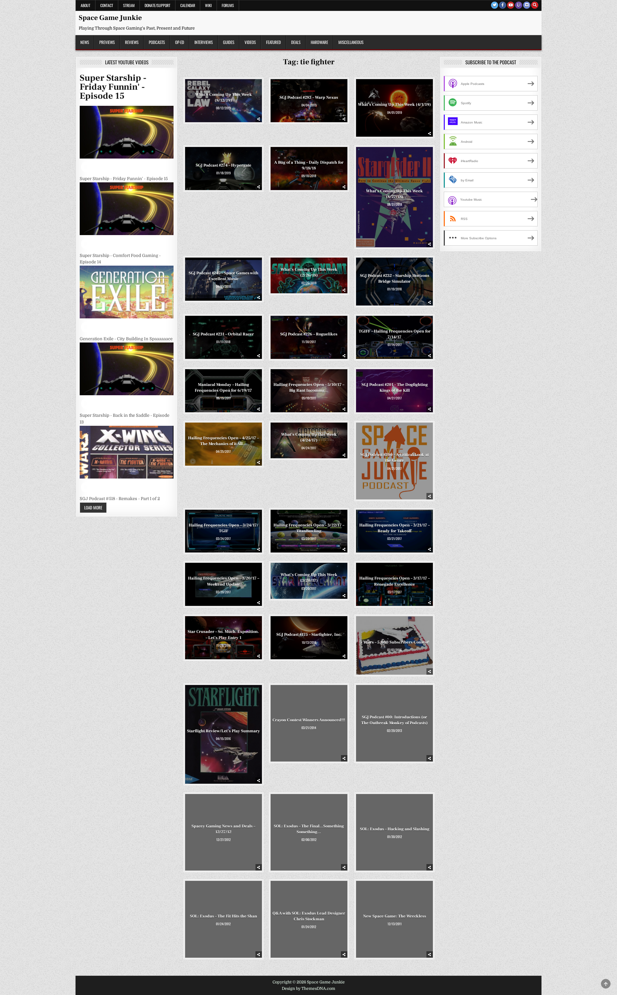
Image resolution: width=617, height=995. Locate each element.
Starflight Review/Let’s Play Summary (223, 731)
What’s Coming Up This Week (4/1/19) (394, 104)
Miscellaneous (350, 42)
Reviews (132, 42)
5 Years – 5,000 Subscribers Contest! (394, 642)
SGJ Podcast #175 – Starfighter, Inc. (309, 634)
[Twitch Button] (518, 5)
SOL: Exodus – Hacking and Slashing (394, 829)
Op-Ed (179, 42)
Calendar (187, 5)
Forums (228, 5)
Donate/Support (157, 5)
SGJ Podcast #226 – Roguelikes (308, 334)
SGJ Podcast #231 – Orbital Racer (223, 334)
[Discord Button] (526, 5)
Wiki (208, 5)
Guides (228, 42)
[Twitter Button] (494, 5)
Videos (250, 42)
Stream (129, 5)
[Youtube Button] (510, 5)
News (84, 42)
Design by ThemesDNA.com (308, 988)
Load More (93, 507)
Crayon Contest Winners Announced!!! (309, 720)
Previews (107, 42)
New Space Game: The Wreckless (394, 916)
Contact (106, 5)
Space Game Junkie (110, 17)
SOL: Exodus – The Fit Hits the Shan (223, 916)
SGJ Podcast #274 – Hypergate (223, 165)
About (85, 5)
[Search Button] (534, 5)
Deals (295, 42)
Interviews (203, 42)
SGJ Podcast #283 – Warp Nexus (309, 97)
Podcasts (157, 42)
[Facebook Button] (502, 5)
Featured (273, 42)
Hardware (319, 42)
